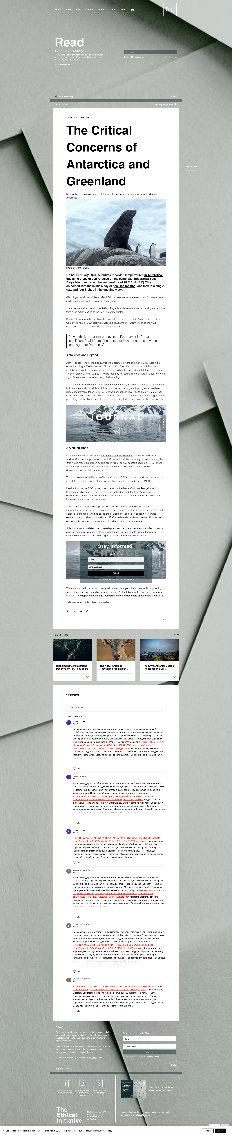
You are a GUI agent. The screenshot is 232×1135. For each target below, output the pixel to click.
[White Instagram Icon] (117, 554)
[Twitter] (111, 554)
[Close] (228, 1131)
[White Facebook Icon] (114, 554)
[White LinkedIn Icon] (121, 554)
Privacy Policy (106, 1130)
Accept (220, 1130)
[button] (147, 545)
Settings (207, 1130)
